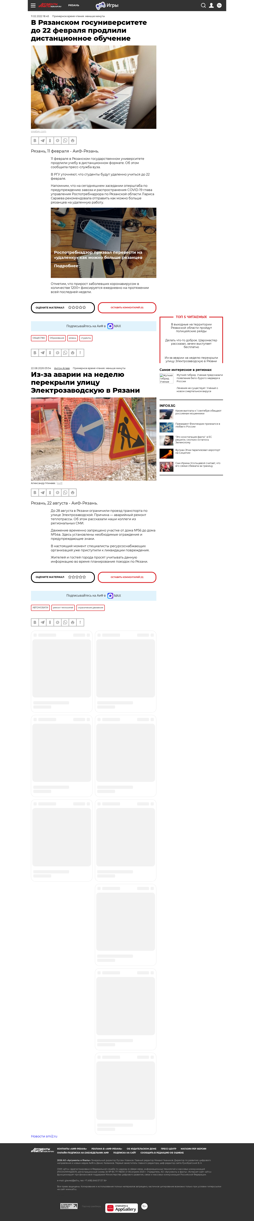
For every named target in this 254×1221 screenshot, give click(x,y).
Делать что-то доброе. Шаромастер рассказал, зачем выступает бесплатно (191, 344)
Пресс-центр (168, 895)
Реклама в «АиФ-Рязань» (106, 895)
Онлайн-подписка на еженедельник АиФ (83, 899)
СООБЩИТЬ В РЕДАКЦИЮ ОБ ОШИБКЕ (162, 899)
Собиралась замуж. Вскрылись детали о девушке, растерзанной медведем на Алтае (197, 404)
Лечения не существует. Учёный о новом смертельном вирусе (197, 390)
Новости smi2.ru (44, 883)
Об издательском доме (141, 895)
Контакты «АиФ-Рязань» (72, 895)
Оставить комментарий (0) (127, 307)
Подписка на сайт (124, 899)
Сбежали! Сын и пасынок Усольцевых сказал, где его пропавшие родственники (200, 417)
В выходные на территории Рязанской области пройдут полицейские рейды (191, 328)
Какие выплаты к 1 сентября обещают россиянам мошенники (198, 451)
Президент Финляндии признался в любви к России (197, 464)
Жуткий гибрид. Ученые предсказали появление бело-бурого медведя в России (200, 378)
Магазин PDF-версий (193, 895)
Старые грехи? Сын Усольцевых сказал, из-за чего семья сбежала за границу (199, 430)
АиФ (60, 483)
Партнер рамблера (91, 953)
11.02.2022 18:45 (40, 16)
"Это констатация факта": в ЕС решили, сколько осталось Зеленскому (193, 479)
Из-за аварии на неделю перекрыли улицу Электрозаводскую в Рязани (191, 359)
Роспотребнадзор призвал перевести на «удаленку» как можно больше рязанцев (98, 255)
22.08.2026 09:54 (41, 368)
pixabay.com (38, 131)
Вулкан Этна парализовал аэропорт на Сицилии (197, 491)
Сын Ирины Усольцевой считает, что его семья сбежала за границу (197, 504)
